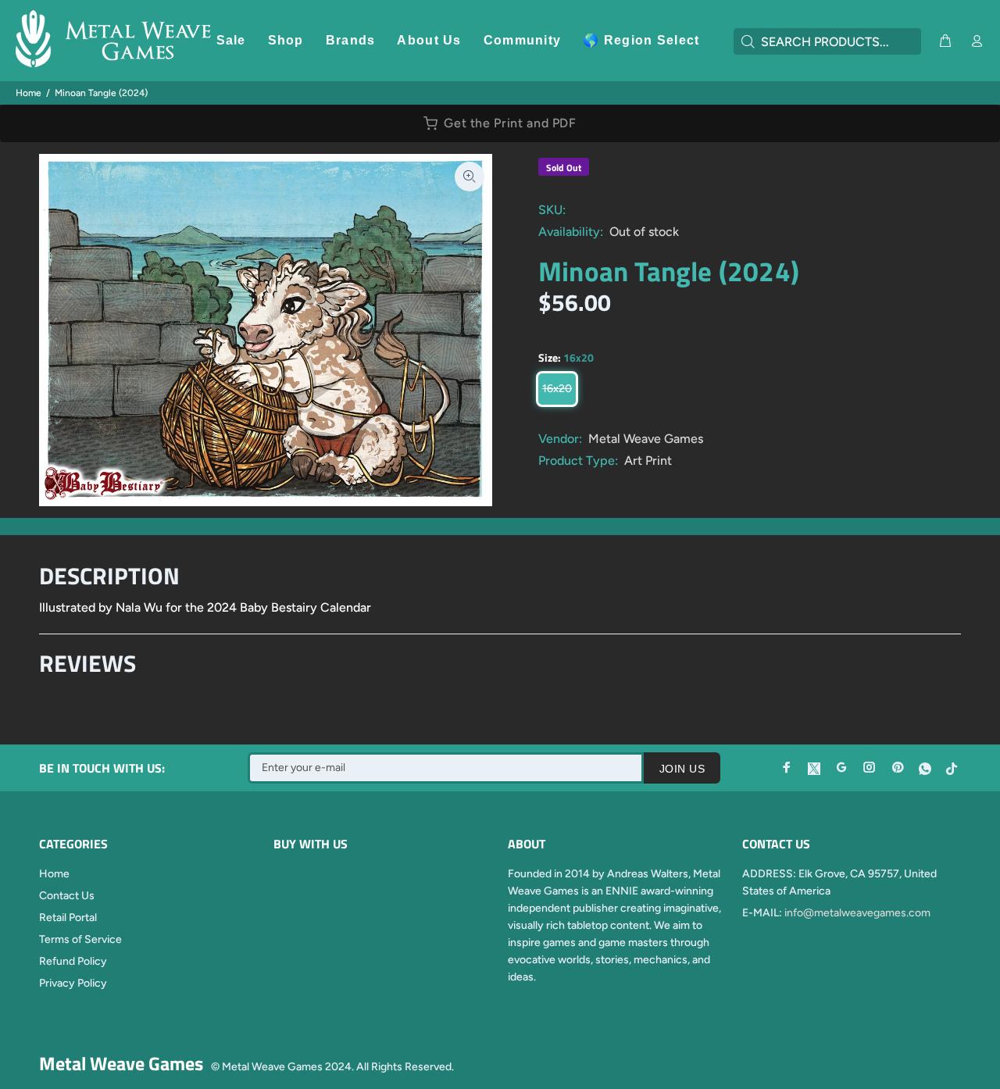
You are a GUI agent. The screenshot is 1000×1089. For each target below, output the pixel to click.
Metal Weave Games (645, 438)
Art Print (648, 460)
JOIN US (682, 768)
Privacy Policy (73, 983)
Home (28, 92)
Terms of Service (80, 939)
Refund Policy (73, 961)
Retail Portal (68, 917)
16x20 (557, 388)
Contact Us (67, 895)
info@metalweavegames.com (857, 912)
